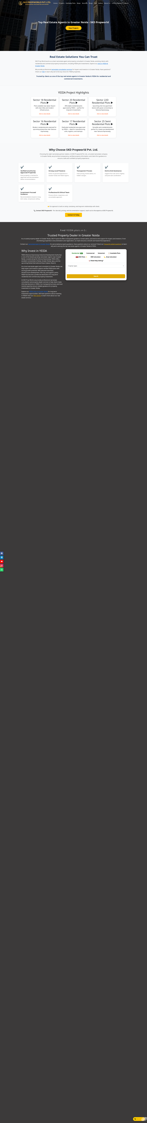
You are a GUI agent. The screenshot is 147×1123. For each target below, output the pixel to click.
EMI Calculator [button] (96, 257)
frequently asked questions (112, 244)
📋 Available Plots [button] (114, 253)
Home (55, 3)
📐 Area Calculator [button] (110, 257)
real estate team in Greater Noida (39, 244)
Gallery (100, 3)
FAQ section (37, 296)
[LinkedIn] (1, 557)
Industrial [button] (101, 253)
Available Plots (71, 3)
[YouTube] (1, 561)
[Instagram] (1, 565)
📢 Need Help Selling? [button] (96, 261)
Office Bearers (118, 3)
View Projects (74, 28)
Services (85, 3)
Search (96, 276)
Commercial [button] (90, 253)
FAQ (95, 3)
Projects (61, 3)
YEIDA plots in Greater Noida (38, 291)
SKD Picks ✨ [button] (81, 257)
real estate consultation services (61, 69)
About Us (107, 3)
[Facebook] (1, 553)
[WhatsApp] (1, 569)
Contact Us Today (73, 215)
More (127, 3)
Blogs (91, 3)
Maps (79, 3)
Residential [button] (77, 253)
